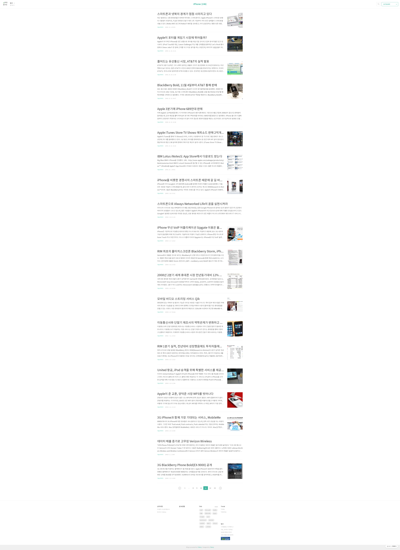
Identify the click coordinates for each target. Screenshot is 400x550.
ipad (208, 517)
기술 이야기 (160, 27)
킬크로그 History (161, 512)
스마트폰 (208, 527)
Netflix (215, 510)
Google (202, 517)
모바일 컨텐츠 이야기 (226, 532)
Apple (214, 513)
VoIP (201, 510)
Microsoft (207, 510)
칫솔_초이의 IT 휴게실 (226, 529)
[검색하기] (378, 4)
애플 (201, 513)
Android (211, 520)
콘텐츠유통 (207, 513)
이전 (179, 488)
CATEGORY (386, 4)
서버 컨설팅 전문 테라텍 (227, 535)
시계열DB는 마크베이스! (227, 527)
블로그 (208, 523)
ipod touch (203, 520)
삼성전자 (202, 523)
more (216, 506)
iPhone (215, 523)
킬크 (11, 3)
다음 (220, 488)
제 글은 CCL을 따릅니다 (163, 509)
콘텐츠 (201, 527)
